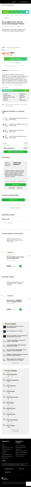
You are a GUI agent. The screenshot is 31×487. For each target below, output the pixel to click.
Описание (4, 70)
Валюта (14, 1)
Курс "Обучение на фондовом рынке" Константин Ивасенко (18, 136)
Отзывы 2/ (12, 187)
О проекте (4, 446)
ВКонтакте (21, 468)
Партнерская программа (7, 447)
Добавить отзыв (13, 199)
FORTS (7, 181)
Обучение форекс (20, 456)
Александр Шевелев (15, 47)
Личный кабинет (24, 1)
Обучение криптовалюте (21, 450)
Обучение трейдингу (20, 445)
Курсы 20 (19, 187)
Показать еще (15, 363)
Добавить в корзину (15, 59)
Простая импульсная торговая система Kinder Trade (15, 257)
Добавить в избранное (28, 18)
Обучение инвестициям (21, 452)
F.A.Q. (3, 444)
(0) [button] (13, 26)
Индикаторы (17, 104)
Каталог (6, 12)
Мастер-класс (24, 104)
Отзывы (15, 70)
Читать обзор (15, 184)
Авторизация (24, 6)
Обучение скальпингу (21, 454)
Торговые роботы (21, 15)
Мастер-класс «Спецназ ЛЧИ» (16, 130)
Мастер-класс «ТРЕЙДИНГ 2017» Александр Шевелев (18, 124)
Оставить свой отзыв (15, 207)
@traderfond (8, 472)
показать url (7, 50)
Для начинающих (9, 104)
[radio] (2, 26)
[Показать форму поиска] (20, 6)
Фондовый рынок (13, 15)
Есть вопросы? (16, 62)
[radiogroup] (8, 26)
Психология (13, 181)
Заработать (6, 17)
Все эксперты (15, 431)
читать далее (5, 87)
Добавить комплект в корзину (15, 151)
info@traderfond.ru (9, 468)
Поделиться (25, 18)
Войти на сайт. (6, 219)
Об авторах (10, 70)
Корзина (27, 6)
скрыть (26, 90)
